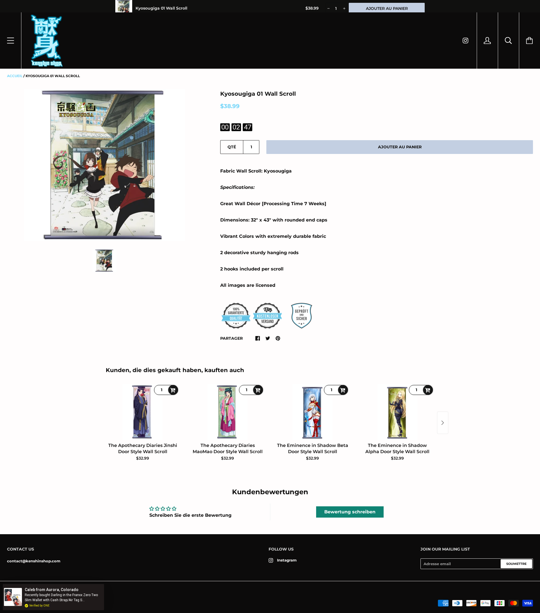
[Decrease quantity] (328, 8)
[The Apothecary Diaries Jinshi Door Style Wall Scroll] (142, 412)
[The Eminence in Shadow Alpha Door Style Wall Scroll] (397, 412)
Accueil (14, 76)
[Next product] (442, 422)
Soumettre (516, 564)
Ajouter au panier (400, 146)
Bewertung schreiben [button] (349, 511)
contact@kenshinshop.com (33, 561)
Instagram (287, 560)
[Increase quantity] (343, 8)
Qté (232, 146)
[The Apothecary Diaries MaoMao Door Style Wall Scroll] (227, 412)
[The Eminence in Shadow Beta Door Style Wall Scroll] (312, 412)
